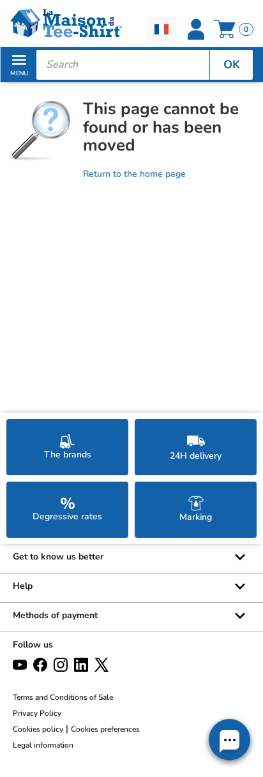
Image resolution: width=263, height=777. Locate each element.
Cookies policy (38, 729)
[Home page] (66, 23)
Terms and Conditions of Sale (63, 697)
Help (23, 586)
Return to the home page (134, 174)
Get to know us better (58, 557)
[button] (229, 739)
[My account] (196, 29)
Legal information (43, 745)
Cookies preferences (105, 729)
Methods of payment (55, 615)
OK (231, 64)
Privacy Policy (37, 713)
